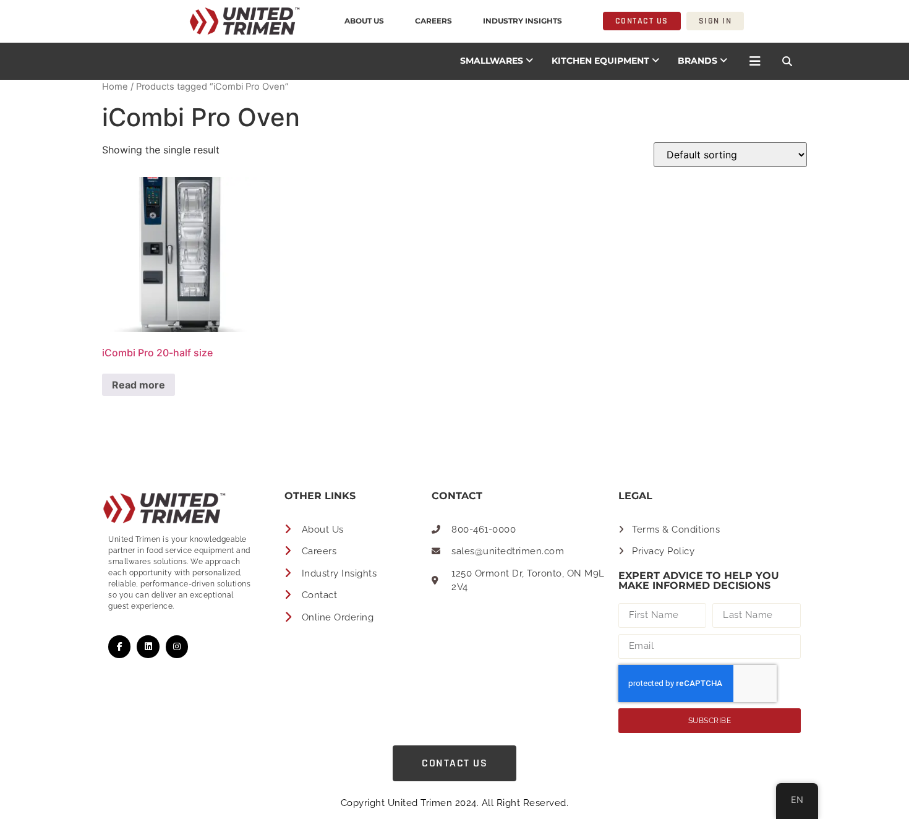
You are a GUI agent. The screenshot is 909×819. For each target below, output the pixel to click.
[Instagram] (177, 646)
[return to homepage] (158, 21)
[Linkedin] (148, 646)
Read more (138, 385)
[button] (787, 61)
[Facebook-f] (119, 646)
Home (115, 86)
